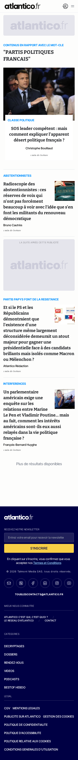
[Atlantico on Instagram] (57, 583)
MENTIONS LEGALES (26, 708)
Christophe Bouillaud (39, 148)
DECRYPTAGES (14, 646)
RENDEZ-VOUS (14, 662)
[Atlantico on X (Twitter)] (21, 583)
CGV (7, 708)
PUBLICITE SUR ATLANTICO (22, 716)
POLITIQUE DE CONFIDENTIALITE (26, 724)
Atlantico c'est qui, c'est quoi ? (26, 617)
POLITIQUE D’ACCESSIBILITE (22, 733)
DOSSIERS (10, 654)
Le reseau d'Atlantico (19, 620)
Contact (50, 620)
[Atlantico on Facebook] (33, 583)
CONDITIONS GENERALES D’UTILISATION (31, 749)
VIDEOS (9, 671)
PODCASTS (11, 679)
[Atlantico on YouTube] (69, 583)
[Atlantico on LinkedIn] (45, 583)
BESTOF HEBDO (14, 687)
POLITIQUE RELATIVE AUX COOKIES (27, 741)
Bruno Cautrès (12, 225)
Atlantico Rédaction (15, 366)
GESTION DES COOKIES (58, 716)
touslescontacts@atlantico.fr (39, 594)
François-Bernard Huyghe (20, 444)
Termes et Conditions (47, 563)
